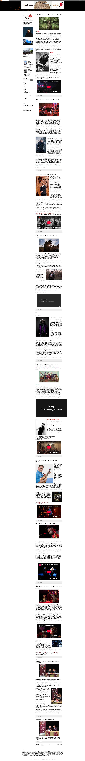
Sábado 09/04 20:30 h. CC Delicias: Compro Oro (30, 62)
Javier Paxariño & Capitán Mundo (49, 752)
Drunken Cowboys (43, 751)
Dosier (29, 10)
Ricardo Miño (49, 754)
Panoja (62, 753)
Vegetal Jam (43, 755)
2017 (24, 99)
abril (25, 91)
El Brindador (46, 751)
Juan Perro (27, 753)
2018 (24, 90)
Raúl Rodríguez (46, 754)
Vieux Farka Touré (47, 755)
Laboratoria (36, 753)
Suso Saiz (26, 755)
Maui (50, 753)
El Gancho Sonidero (53, 751)
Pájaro (60, 753)
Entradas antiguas (59, 744)
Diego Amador (34, 751)
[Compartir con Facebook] (40, 95)
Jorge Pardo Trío (61, 752)
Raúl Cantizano (38, 754)
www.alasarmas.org (58, 214)
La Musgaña (33, 753)
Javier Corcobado (38, 752)
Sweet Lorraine (29, 755)
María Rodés (48, 753)
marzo (25, 97)
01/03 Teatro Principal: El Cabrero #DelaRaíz (46, 523)
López (38, 753)
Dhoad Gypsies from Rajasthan (28, 751)
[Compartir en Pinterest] (41, 95)
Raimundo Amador (34, 754)
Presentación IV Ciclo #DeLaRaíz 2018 (45, 719)
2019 (24, 89)
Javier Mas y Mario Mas (43, 752)
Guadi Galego (24, 752)
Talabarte (32, 755)
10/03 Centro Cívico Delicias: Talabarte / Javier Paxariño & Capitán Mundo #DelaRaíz (47, 365)
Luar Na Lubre (41, 753)
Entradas (39, 10)
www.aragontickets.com (42, 167)
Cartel (34, 10)
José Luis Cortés (24, 753)
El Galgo (49, 751)
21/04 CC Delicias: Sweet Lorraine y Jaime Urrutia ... (28, 95)
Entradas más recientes (39, 744)
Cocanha (23, 751)
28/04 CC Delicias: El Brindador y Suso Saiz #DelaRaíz (49, 14)
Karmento (30, 753)
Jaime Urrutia (34, 752)
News (24, 10)
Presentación (29, 754)
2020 (24, 88)
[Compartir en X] (39, 95)
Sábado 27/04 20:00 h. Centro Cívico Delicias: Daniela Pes (30, 70)
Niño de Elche (53, 753)
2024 (24, 83)
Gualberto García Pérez (28, 752)
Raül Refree (42, 754)
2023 (24, 84)
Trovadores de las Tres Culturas (37, 755)
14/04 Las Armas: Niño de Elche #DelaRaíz (46, 174)
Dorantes (39, 751)
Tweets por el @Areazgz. (26, 57)
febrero (25, 98)
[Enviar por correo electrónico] (38, 95)
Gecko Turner (61, 751)
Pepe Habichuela (24, 754)
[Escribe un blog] (38, 95)
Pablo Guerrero (57, 753)
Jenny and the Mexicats (56, 752)
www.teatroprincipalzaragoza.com (49, 706)
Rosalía (56, 754)
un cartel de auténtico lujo (43, 738)
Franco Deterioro (58, 751)
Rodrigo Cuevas (53, 754)
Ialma (32, 752)
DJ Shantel (37, 751)
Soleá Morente (58, 754)
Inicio (49, 744)
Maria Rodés (45, 753)
